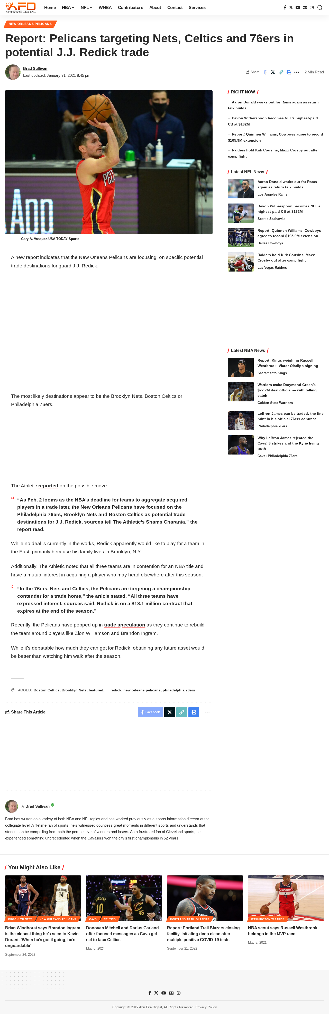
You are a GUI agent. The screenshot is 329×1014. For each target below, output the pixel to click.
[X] (291, 7)
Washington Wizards (268, 919)
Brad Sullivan (35, 68)
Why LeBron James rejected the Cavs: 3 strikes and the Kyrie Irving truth (288, 443)
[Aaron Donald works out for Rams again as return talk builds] (241, 188)
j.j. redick (113, 690)
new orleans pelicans (142, 690)
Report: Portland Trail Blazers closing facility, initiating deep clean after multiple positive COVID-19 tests (203, 934)
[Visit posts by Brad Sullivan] (13, 72)
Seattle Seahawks (271, 219)
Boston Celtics (47, 690)
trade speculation (124, 624)
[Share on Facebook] (264, 72)
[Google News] (305, 7)
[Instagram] (312, 7)
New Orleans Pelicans (30, 23)
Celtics (110, 919)
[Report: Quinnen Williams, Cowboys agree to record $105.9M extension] (241, 237)
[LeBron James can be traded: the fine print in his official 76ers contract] (241, 420)
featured (96, 690)
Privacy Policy (206, 1007)
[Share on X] (272, 72)
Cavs (261, 456)
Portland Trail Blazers (189, 919)
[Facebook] (285, 7)
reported (48, 485)
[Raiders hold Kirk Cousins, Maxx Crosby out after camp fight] (241, 262)
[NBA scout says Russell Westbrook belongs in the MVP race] (286, 898)
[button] (320, 7)
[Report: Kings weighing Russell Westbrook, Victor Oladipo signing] (241, 367)
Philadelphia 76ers (272, 426)
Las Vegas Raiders (272, 267)
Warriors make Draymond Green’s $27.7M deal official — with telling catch (287, 390)
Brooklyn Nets (74, 690)
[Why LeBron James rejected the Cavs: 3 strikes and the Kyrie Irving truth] (241, 445)
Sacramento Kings (272, 373)
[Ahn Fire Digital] (20, 7)
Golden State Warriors (275, 403)
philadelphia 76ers (179, 690)
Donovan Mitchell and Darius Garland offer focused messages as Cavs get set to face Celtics (122, 934)
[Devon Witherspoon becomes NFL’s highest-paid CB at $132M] (241, 213)
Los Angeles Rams (272, 194)
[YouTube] (297, 7)
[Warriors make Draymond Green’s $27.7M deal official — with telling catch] (241, 391)
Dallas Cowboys (270, 243)
